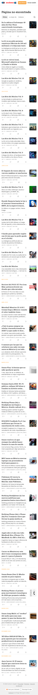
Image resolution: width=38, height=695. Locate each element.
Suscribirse (22, 3)
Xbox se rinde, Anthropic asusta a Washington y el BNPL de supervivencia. (13, 191)
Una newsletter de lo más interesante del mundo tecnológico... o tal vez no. (14, 270)
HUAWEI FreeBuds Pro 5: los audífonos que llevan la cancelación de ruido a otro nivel (14, 423)
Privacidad (20, 684)
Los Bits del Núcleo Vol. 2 (12, 252)
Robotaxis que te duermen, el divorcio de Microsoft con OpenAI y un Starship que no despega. (14, 128)
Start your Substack (13, 689)
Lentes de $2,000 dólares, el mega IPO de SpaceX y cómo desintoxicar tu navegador (14, 223)
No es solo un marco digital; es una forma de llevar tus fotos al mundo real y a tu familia (13, 669)
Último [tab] (5, 17)
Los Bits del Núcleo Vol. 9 (12, 96)
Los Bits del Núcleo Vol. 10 (13, 78)
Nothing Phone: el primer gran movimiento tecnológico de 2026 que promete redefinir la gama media (14, 593)
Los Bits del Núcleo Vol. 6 (12, 138)
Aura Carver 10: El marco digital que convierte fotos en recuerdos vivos (14, 663)
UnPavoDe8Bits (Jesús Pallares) (16, 296)
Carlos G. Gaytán (12, 52)
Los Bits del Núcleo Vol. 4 (12, 187)
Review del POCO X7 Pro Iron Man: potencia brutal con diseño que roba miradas (14, 286)
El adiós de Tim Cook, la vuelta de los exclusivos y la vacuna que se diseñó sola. (14, 256)
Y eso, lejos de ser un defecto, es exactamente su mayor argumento (13, 373)
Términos (26, 684)
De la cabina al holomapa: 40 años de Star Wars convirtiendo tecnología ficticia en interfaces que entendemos (13, 24)
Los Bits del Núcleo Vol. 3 (12, 220)
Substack (10, 693)
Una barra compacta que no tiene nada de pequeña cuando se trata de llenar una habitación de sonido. (14, 580)
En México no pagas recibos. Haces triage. (13, 209)
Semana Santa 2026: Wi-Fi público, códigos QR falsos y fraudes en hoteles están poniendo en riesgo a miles (13, 386)
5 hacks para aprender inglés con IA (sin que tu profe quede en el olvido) (14, 236)
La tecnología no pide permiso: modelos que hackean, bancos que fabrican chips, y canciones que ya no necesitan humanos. (14, 100)
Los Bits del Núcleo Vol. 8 (12, 110)
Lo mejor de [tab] (12, 17)
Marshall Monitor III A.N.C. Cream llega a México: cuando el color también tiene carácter (14, 309)
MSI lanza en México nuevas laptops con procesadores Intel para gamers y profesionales (14, 460)
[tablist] (13, 17)
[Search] (34, 17)
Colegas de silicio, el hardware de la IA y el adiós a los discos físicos (13, 156)
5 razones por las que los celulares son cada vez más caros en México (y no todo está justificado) (13, 347)
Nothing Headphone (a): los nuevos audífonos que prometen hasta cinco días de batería (14, 497)
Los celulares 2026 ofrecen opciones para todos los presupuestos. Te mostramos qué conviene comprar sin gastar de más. (14, 353)
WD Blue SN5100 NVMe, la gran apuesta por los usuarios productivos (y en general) (14, 638)
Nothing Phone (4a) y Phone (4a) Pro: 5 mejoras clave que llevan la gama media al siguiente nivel (14, 516)
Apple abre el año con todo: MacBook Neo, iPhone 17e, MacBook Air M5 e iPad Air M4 (13, 535)
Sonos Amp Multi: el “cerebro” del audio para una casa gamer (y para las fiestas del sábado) (14, 615)
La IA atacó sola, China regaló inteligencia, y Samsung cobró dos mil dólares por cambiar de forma (14, 114)
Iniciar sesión (32, 3)
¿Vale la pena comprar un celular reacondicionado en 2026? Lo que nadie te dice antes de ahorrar (13, 328)
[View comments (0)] (10, 36)
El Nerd (9, 212)
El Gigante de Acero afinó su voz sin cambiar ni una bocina (14, 172)
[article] (19, 29)
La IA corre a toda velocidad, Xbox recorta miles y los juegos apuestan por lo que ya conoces (13, 142)
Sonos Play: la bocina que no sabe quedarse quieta (13, 368)
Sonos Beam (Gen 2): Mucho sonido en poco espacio (13, 575)
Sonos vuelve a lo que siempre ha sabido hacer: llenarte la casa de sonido (12, 442)
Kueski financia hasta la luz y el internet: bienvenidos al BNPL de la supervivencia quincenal (14, 203)
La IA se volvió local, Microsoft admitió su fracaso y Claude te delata (14, 62)
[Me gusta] (3, 36)
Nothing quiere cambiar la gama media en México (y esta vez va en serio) (13, 411)
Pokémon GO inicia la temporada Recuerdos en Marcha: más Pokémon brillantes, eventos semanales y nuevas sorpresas (12, 479)
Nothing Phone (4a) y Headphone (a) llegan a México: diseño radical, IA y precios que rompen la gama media (13, 404)
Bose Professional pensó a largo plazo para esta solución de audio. (14, 177)
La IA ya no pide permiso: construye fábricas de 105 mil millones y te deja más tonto (14, 43)
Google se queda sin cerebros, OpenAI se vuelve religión (12, 82)
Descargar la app (27, 689)
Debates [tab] (21, 17)
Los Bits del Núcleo (10, 266)
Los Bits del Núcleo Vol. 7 (12, 124)
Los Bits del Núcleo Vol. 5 (12, 152)
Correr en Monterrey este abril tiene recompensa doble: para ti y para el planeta (14, 553)
